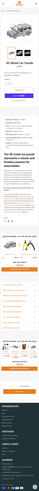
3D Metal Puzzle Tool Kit (6, 352)
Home (3, 11)
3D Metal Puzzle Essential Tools (28, 254)
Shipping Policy (7, 420)
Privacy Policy (7, 426)
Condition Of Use (8, 416)
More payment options (19, 100)
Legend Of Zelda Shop (10, 435)
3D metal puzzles (14, 212)
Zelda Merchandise (9, 438)
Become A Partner (8, 451)
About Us (5, 410)
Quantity (7, 79)
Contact (5, 448)
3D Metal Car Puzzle (13, 11)
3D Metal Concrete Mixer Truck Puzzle (33, 353)
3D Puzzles (10, 485)
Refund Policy (7, 423)
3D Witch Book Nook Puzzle (24, 352)
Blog (3, 413)
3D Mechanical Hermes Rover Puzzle (15, 353)
